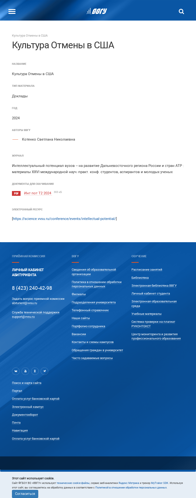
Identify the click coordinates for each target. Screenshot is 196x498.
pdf (16, 193)
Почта (16, 422)
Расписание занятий (146, 269)
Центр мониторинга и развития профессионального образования (156, 336)
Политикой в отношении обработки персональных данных (131, 487)
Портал (17, 391)
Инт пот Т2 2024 (38, 193)
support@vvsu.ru (23, 316)
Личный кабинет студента (150, 293)
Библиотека (140, 277)
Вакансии (79, 334)
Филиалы (79, 294)
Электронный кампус (28, 407)
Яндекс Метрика (129, 483)
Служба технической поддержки (36, 312)
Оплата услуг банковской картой (36, 398)
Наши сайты (81, 318)
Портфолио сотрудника (88, 326)
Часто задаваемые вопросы (92, 358)
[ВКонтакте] (16, 371)
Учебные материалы (146, 314)
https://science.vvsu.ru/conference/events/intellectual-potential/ (64, 219)
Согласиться (25, 494)
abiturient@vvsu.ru (24, 303)
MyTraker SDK (159, 483)
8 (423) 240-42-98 (32, 288)
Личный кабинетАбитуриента (28, 272)
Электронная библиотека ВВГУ (154, 285)
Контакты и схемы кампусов (93, 342)
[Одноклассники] (35, 371)
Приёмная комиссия (28, 256)
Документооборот (25, 414)
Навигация (20, 430)
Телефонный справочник (90, 310)
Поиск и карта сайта (26, 383)
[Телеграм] (44, 371)
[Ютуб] (25, 371)
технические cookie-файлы (73, 483)
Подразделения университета (94, 302)
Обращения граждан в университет (97, 350)
